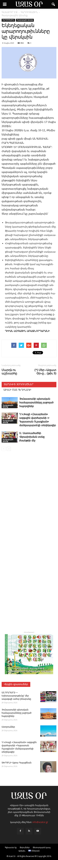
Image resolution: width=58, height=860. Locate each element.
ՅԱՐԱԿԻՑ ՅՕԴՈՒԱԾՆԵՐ (18, 384)
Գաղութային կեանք (25, 20)
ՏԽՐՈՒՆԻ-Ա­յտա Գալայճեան (16, 763)
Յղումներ (25, 847)
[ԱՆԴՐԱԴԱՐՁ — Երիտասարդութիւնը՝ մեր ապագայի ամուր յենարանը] (48, 696)
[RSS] (29, 831)
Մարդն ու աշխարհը (9, 371)
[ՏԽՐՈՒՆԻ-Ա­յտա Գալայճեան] (48, 766)
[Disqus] (29, 499)
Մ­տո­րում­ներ (8, 727)
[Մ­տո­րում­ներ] (48, 731)
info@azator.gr (40, 822)
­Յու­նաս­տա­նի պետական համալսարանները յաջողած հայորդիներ (36, 403)
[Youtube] (37, 831)
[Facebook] (20, 831)
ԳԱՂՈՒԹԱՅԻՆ (8, 20)
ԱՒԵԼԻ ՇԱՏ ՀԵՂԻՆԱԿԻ (17, 390)
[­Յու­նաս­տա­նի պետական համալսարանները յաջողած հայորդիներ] (10, 402)
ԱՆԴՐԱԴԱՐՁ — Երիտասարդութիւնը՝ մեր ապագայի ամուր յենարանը (16, 696)
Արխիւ (22, 850)
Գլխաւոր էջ (11, 847)
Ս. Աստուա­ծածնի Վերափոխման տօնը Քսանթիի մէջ (32, 437)
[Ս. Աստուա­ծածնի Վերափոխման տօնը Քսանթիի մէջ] (10, 437)
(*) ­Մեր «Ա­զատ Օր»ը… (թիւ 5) (45, 371)
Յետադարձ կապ (42, 847)
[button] (53, 4)
